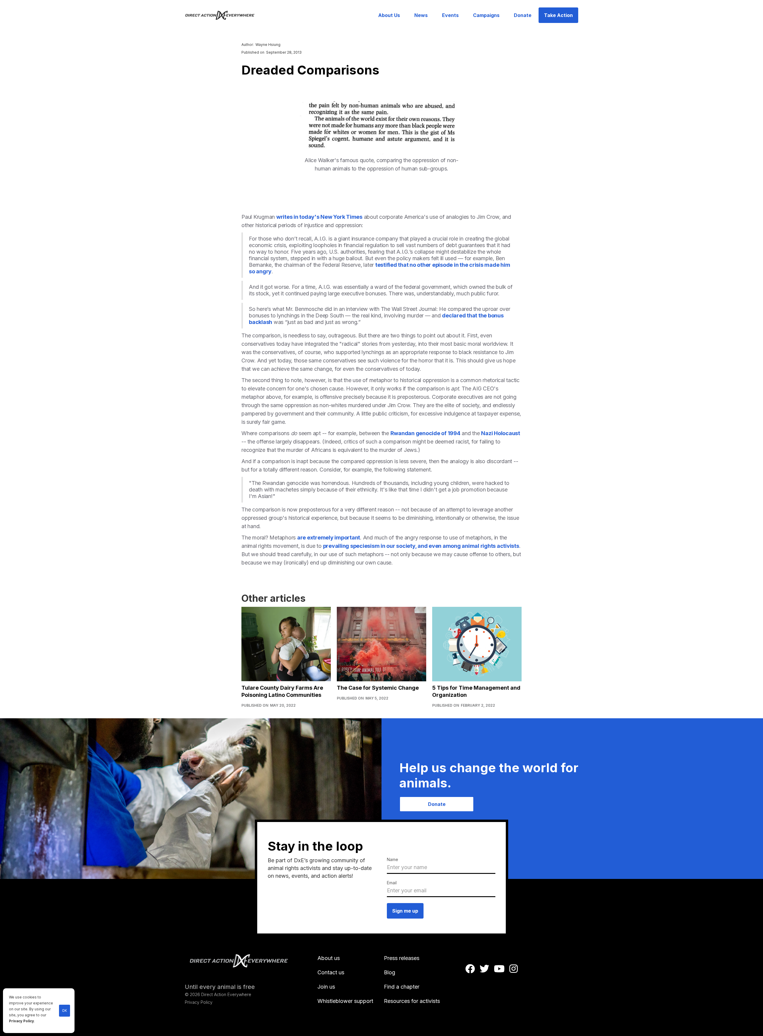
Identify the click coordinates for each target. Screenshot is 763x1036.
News (421, 15)
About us (328, 958)
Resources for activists (412, 1001)
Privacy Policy (21, 1021)
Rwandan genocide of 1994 (425, 433)
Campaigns (486, 15)
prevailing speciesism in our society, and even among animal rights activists (421, 546)
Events (450, 15)
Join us (326, 987)
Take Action (558, 15)
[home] (223, 15)
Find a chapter (401, 987)
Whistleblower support (345, 1001)
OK (64, 1011)
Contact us (330, 972)
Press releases (401, 958)
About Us (389, 15)
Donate (522, 15)
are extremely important (328, 537)
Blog (389, 972)
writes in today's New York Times (319, 217)
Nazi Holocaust (500, 433)
